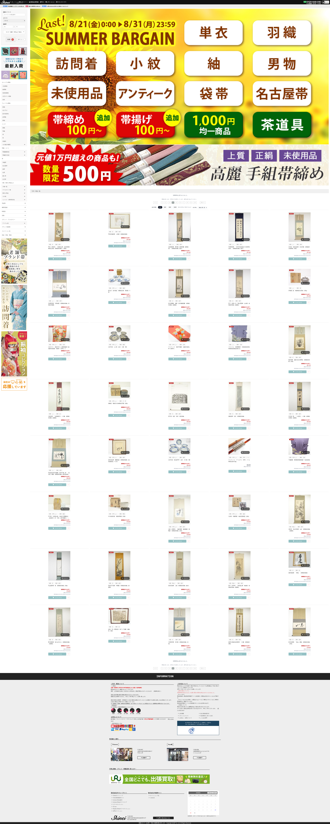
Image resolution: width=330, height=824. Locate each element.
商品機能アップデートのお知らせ (16, 6)
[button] (202, 731)
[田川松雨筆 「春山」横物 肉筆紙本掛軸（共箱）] (299, 622)
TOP (33, 191)
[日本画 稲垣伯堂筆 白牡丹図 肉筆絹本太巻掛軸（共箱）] (299, 227)
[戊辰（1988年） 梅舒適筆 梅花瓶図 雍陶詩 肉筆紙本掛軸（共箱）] (179, 509)
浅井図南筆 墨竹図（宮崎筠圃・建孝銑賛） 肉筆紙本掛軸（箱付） (178, 247)
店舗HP (144, 757)
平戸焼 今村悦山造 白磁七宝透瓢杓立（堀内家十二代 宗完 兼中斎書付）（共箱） (58, 517)
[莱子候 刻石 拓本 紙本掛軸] (179, 396)
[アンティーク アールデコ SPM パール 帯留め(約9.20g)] (239, 446)
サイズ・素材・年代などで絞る (14, 32)
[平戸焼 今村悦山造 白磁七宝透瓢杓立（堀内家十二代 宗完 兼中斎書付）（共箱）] (59, 503)
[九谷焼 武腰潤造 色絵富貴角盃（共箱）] (239, 503)
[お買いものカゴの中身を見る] (325, 3)
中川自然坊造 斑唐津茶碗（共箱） (117, 516)
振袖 (3, 107)
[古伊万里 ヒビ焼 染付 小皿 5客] (119, 333)
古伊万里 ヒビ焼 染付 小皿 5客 (117, 347)
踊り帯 (4, 176)
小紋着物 (4, 86)
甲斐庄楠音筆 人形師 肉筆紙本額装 (117, 234)
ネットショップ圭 (154, 795)
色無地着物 (5, 93)
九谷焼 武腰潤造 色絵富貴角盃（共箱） (239, 516)
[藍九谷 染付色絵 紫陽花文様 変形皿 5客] (119, 277)
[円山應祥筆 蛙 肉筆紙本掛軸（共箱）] (59, 566)
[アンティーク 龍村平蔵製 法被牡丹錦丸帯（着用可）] (179, 333)
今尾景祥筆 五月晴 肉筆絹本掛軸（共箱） (178, 642)
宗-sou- (115, 806)
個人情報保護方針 (204, 713)
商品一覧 (37, 191)
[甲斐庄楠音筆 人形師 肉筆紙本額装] (119, 220)
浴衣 (3, 99)
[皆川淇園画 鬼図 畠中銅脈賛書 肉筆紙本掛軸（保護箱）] (179, 283)
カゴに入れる (58, 258)
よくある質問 (203, 718)
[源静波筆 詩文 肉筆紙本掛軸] (239, 396)
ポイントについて (183, 715)
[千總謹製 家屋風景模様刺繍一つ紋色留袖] (299, 446)
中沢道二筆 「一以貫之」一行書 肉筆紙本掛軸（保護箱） (299, 417)
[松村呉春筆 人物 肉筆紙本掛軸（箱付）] (179, 566)
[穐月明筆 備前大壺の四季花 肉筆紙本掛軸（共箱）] (299, 340)
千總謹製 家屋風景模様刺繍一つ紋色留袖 (299, 460)
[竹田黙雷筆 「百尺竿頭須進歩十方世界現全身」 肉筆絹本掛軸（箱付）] (239, 227)
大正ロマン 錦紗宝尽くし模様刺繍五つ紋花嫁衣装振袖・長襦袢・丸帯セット (58, 347)
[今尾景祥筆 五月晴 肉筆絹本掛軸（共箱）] (179, 622)
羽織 (3, 131)
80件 (170, 207)
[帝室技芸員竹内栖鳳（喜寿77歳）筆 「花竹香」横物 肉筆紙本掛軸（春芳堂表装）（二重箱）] (59, 453)
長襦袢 (4, 141)
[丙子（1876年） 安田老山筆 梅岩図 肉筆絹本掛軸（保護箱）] (239, 566)
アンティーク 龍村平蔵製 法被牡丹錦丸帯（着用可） (179, 347)
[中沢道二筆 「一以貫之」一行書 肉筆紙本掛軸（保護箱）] (299, 396)
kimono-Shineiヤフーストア (120, 802)
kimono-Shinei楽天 (117, 800)
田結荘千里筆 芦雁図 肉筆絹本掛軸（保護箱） (119, 586)
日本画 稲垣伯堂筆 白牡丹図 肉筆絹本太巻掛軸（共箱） (299, 247)
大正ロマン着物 (6, 96)
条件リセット (21, 39)
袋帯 (3, 169)
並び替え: (195, 207)
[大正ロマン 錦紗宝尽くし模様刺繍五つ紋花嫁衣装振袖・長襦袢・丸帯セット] (59, 333)
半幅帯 (4, 162)
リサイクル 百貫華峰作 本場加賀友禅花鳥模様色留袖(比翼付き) (239, 347)
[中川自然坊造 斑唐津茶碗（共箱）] (119, 503)
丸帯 (3, 172)
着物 (3, 127)
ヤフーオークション (118, 804)
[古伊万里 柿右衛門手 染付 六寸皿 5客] (179, 446)
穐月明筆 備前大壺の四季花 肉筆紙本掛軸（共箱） (299, 360)
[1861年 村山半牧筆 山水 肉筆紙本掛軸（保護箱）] (299, 509)
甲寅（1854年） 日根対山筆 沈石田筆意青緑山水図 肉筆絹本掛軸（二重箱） (59, 247)
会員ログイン (24, 2)
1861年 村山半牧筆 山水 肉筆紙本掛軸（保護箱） (299, 530)
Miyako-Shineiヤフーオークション (121, 808)
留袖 (3, 120)
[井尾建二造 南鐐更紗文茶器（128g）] (299, 277)
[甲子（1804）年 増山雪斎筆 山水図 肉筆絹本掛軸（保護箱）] (239, 283)
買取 (42, 2)
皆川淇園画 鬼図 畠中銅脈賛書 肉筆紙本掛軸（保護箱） (179, 304)
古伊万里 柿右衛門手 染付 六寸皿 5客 (179, 460)
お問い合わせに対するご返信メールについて (57, 6)
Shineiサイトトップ (118, 795)
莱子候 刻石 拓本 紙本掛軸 (176, 416)
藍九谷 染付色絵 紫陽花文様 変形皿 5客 (119, 291)
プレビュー (65, 239)
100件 (175, 207)
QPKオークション (117, 811)
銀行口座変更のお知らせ (34, 6)
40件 (160, 207)
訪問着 (4, 117)
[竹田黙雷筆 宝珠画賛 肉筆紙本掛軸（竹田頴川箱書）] (59, 283)
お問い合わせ (50, 2)
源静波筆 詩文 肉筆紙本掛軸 (236, 416)
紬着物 (4, 89)
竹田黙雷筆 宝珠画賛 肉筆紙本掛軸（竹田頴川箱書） (58, 304)
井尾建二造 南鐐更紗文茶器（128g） (298, 290)
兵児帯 (4, 179)
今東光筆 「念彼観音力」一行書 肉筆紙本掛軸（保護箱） (58, 417)
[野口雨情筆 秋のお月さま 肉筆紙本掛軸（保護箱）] (59, 622)
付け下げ (4, 110)
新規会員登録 (34, 2)
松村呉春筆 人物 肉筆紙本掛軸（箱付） (179, 585)
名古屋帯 (4, 165)
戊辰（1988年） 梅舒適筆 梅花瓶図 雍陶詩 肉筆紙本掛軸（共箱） (179, 530)
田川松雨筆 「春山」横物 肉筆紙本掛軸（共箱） (299, 642)
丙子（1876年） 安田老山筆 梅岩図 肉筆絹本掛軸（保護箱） (239, 586)
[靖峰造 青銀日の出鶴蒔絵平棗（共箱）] (119, 390)
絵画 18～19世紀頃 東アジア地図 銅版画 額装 (119, 630)
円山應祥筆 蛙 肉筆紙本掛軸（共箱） (58, 585)
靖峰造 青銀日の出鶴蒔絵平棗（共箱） (118, 403)
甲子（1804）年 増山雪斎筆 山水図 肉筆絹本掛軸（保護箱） (239, 304)
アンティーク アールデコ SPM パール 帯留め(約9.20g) (239, 460)
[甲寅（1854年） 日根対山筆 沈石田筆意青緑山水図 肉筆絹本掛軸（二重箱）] (59, 227)
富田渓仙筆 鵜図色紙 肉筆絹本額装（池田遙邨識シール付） (119, 460)
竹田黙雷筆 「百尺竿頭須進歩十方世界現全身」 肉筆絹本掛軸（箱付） (239, 247)
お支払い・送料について (185, 718)
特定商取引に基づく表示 (206, 715)
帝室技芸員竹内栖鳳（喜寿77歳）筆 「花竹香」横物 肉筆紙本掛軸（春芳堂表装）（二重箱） (59, 473)
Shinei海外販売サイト (118, 797)
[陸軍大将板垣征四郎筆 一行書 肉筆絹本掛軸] (239, 622)
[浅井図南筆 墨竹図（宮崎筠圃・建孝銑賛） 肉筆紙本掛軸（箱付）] (179, 227)
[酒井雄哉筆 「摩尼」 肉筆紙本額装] (299, 559)
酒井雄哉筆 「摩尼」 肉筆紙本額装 (297, 572)
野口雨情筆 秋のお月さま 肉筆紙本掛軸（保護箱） (58, 642)
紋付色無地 (5, 113)
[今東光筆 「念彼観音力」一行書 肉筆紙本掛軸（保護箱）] (59, 396)
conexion (152, 797)
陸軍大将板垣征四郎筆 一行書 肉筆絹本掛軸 (239, 642)
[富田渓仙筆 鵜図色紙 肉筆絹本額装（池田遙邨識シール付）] (119, 446)
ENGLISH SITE (61, 2)
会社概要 (181, 713)
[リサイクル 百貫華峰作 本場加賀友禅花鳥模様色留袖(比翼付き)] (239, 333)
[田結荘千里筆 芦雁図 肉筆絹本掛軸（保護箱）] (119, 566)
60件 (165, 207)
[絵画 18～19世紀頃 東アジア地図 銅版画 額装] (119, 616)
